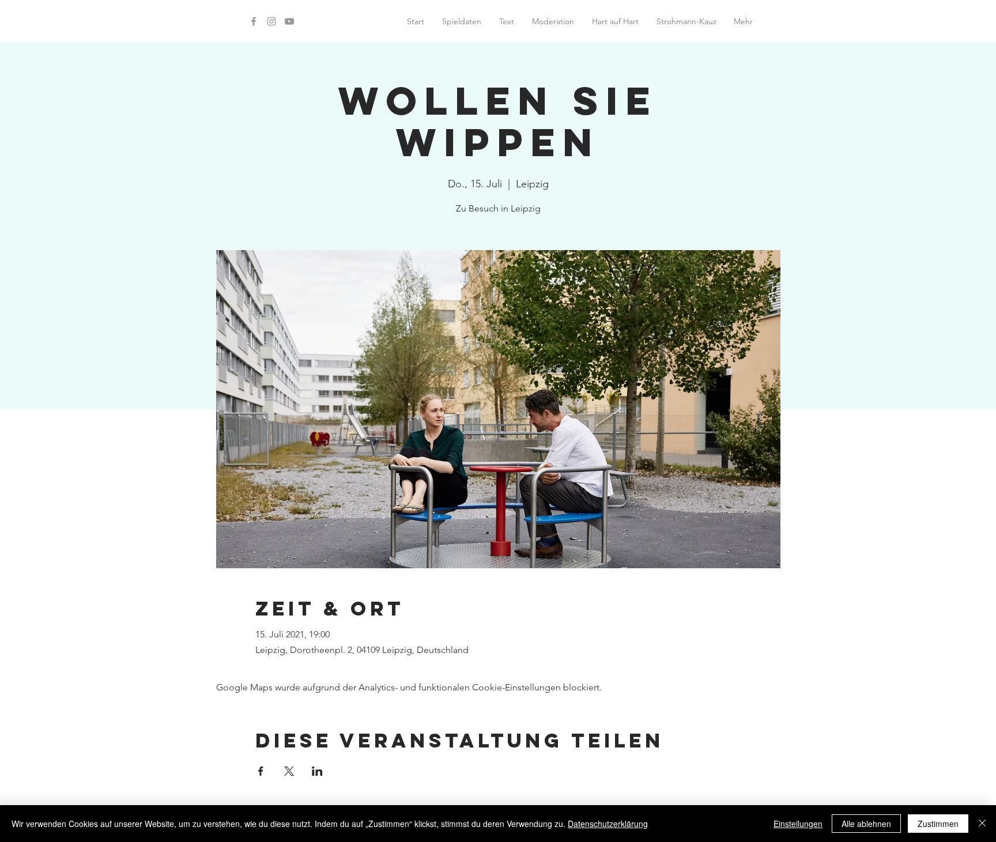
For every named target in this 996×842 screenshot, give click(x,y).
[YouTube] (289, 21)
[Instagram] (271, 21)
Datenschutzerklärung (608, 823)
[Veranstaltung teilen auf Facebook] (260, 771)
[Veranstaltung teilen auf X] (289, 771)
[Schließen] (982, 823)
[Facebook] (253, 21)
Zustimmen (938, 823)
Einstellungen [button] (798, 823)
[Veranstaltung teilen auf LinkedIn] (317, 771)
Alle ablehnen (866, 823)
